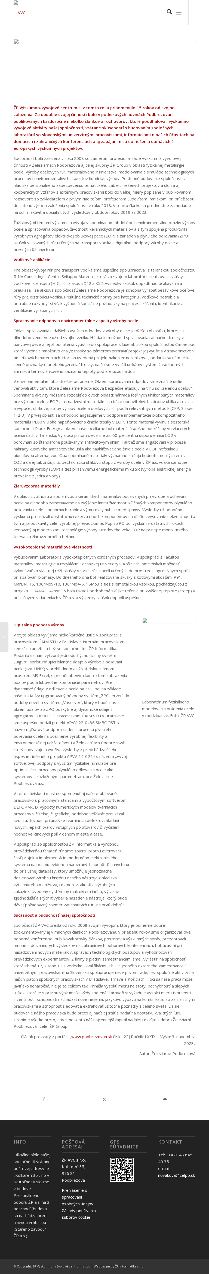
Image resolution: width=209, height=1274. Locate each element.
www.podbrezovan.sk (91, 1036)
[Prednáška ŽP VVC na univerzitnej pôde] (4, 637)
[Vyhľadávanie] (166, 12)
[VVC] (19, 12)
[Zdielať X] (104, 1099)
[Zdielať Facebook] (44, 1099)
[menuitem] (166, 12)
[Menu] (179, 12)
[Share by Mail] (165, 1099)
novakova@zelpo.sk (176, 1175)
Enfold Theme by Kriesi (164, 1266)
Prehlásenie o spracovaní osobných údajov (77, 1196)
